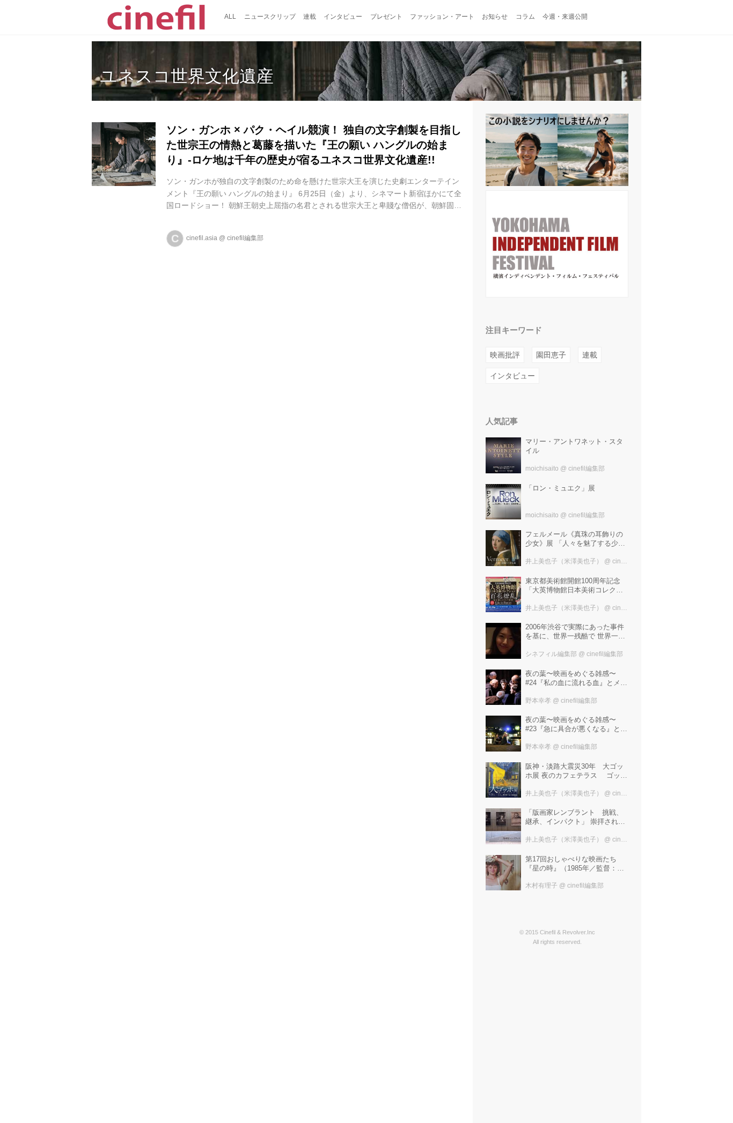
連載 (589, 355)
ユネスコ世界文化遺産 (187, 76)
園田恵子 (551, 355)
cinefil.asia (201, 238)
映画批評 (505, 355)
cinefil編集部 (245, 238)
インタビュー (512, 375)
